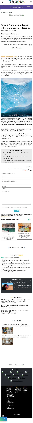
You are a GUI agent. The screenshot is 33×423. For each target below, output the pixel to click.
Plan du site (18, 390)
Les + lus (7, 257)
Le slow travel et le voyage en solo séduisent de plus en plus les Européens (8, 237)
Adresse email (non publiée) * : (9, 181)
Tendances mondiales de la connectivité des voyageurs (16, 263)
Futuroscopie (9, 394)
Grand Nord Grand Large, (9, 56)
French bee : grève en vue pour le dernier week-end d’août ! (15, 261)
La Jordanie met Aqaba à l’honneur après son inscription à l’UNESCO (14, 271)
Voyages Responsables (10, 408)
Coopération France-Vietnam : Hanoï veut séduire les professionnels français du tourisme (16, 325)
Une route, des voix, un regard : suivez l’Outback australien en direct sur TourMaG (16, 281)
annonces (16, 297)
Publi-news (16, 321)
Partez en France (9, 399)
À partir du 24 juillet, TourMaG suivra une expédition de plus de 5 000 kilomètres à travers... (22, 285)
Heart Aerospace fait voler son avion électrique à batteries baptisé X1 (15, 265)
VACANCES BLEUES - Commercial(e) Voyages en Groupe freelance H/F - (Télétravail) (15, 300)
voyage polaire (28, 169)
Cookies (17, 393)
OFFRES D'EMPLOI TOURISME (8, 302)
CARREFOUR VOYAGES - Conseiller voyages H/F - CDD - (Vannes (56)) (15, 311)
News (2, 257)
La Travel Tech (10, 395)
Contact (25, 388)
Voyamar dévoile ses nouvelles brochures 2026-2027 (24, 236)
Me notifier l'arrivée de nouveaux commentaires (15, 207)
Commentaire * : (6, 191)
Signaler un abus (5, 216)
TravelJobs (9, 401)
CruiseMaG (9, 391)
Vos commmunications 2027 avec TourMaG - (16, 6)
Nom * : (3, 176)
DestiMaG (9, 393)
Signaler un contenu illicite (18, 389)
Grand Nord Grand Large (17, 169)
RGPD (16, 391)
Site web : (4, 186)
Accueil (3, 12)
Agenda (25, 390)
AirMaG (8, 388)
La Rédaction (13, 44)
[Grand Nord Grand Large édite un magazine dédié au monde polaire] (16, 78)
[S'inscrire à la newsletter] (3, 419)
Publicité (25, 389)
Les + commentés (14, 257)
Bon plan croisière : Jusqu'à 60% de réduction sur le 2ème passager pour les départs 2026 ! (16, 336)
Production (9, 12)
